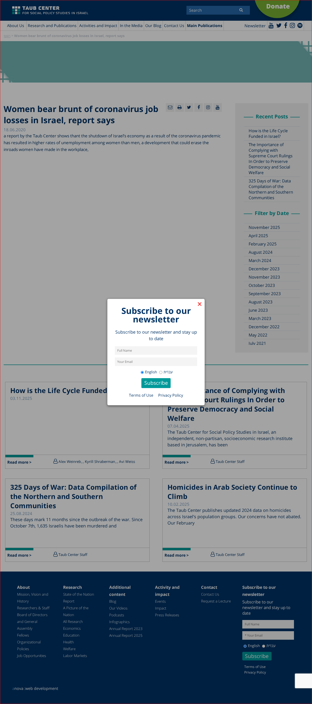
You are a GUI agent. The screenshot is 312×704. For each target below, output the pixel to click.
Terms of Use (141, 395)
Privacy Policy (170, 395)
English (151, 371)
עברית (168, 371)
